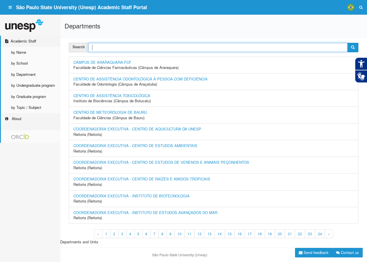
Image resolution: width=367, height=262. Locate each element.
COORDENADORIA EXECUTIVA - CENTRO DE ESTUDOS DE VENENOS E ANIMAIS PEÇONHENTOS (161, 162)
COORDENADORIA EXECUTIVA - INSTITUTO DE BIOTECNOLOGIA (131, 196)
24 (320, 233)
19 (270, 233)
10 (179, 233)
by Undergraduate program (33, 85)
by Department (23, 74)
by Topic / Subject (26, 107)
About (16, 118)
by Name (18, 52)
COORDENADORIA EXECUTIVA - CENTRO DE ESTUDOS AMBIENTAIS (135, 145)
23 (310, 233)
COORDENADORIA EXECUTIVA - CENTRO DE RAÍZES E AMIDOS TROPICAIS (141, 179)
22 (300, 233)
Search (79, 47)
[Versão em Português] (350, 7)
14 (220, 233)
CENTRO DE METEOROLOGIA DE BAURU (110, 112)
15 (230, 233)
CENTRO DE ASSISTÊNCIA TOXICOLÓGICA (111, 95)
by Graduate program (28, 96)
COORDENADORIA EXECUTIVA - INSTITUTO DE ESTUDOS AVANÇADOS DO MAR (145, 212)
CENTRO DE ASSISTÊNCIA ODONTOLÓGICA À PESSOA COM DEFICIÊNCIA (140, 79)
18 (260, 233)
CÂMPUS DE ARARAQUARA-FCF (102, 62)
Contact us (349, 252)
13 (210, 233)
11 (190, 233)
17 (250, 233)
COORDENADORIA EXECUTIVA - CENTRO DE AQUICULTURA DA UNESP (137, 129)
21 (290, 233)
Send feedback (315, 252)
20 (280, 233)
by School (19, 63)
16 (240, 233)
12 (200, 233)
